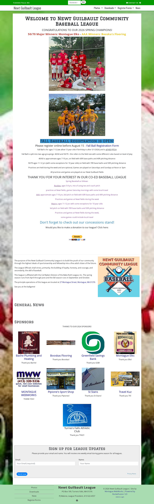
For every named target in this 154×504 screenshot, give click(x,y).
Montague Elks (125, 355)
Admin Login (120, 497)
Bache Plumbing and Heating (29, 357)
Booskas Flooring (61, 355)
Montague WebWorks (114, 491)
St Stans (93, 392)
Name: (81, 459)
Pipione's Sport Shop (61, 392)
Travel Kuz (125, 392)
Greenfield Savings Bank (93, 357)
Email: (18, 459)
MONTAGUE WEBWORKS (28, 393)
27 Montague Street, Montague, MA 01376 (77, 282)
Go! (83, 2)
